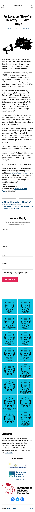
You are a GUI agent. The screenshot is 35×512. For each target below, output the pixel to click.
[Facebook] (12, 499)
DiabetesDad (11, 508)
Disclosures (9, 453)
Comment (5, 229)
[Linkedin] (22, 499)
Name (4, 247)
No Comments (25, 28)
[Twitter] (17, 499)
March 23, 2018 (12, 28)
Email (4, 255)
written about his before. (19, 173)
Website (4, 263)
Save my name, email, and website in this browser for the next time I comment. (16, 273)
